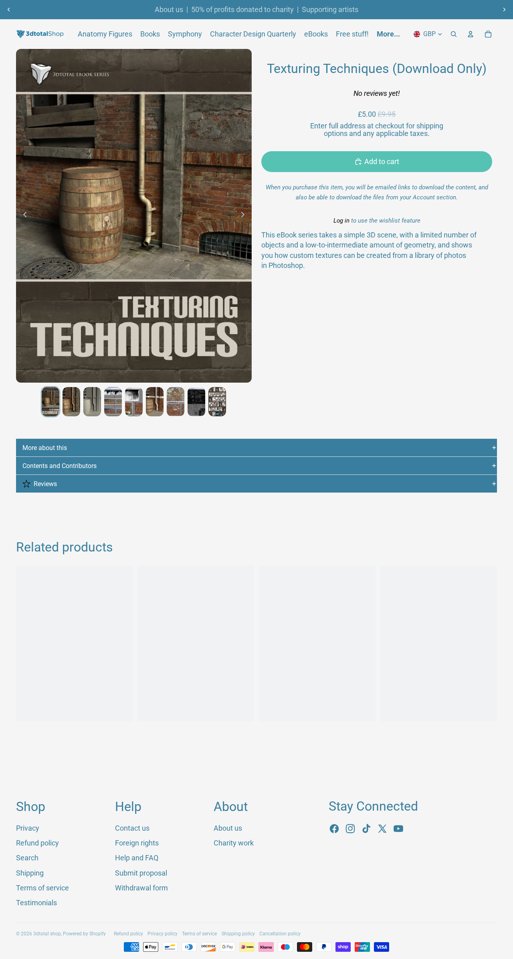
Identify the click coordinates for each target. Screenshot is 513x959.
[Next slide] (504, 9)
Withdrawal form (141, 888)
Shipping (30, 873)
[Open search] (454, 34)
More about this (44, 448)
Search (27, 858)
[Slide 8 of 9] (196, 401)
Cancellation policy (280, 934)
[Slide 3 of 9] (92, 401)
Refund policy (37, 843)
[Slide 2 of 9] (71, 401)
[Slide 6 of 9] (155, 401)
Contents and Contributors (59, 466)
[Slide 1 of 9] (50, 401)
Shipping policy (238, 934)
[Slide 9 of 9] (217, 401)
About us (169, 9)
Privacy (27, 828)
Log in (341, 220)
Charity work (234, 843)
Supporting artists (330, 9)
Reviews (45, 484)
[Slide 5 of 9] (134, 401)
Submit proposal (141, 873)
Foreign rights (137, 843)
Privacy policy (162, 934)
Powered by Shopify (84, 934)
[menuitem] (388, 34)
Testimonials (36, 902)
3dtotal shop (47, 934)
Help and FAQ (136, 858)
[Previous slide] (9, 9)
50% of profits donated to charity (242, 9)
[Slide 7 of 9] (175, 401)
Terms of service (42, 888)
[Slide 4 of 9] (113, 401)
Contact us (132, 828)
